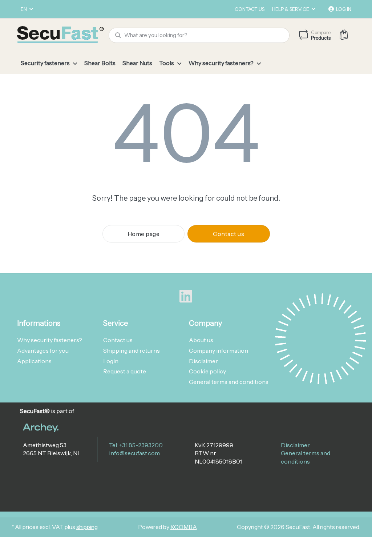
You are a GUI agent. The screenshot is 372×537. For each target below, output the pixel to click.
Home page (144, 233)
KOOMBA (183, 527)
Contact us (249, 9)
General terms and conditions (305, 457)
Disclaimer (295, 445)
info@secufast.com (134, 453)
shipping (87, 527)
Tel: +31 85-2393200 (136, 445)
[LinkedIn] (186, 296)
